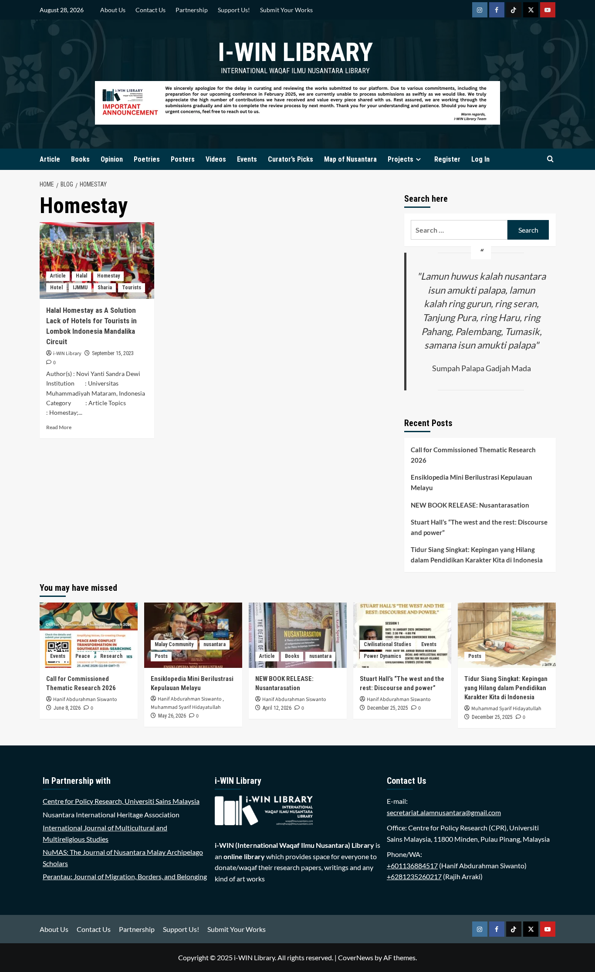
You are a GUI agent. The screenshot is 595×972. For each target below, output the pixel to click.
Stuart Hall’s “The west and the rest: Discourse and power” (479, 527)
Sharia (105, 287)
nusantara (214, 644)
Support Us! (234, 10)
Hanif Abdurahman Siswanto (85, 699)
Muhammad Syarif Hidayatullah (186, 707)
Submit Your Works (286, 10)
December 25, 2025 (387, 708)
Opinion (112, 159)
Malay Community (174, 644)
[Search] (550, 159)
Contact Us (150, 10)
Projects (400, 159)
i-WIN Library (295, 52)
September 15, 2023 (113, 353)
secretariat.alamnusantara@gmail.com (444, 812)
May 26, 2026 (172, 716)
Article (50, 159)
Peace (82, 656)
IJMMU (80, 287)
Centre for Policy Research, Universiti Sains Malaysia (121, 801)
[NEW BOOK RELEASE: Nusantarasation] (298, 635)
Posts (161, 656)
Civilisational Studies (387, 644)
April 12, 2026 (277, 708)
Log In (480, 159)
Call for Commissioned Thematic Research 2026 (473, 455)
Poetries (147, 159)
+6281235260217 (414, 876)
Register (447, 159)
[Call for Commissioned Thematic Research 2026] (89, 635)
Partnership (192, 10)
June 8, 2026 (67, 708)
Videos (216, 159)
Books (80, 159)
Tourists (131, 287)
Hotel (56, 287)
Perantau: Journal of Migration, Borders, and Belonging (125, 876)
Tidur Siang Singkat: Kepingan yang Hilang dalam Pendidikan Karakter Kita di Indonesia (477, 554)
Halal (81, 276)
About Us (112, 10)
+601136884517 (412, 865)
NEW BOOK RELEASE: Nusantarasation (470, 505)
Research (111, 656)
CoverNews (355, 957)
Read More (58, 427)
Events (247, 159)
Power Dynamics (382, 656)
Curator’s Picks (290, 159)
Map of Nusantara (350, 159)
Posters (183, 159)
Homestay (108, 276)
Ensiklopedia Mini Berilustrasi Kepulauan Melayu (471, 482)
